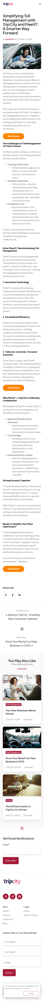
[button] (40, 4)
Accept (31, 993)
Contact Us (8, 919)
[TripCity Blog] (22, 628)
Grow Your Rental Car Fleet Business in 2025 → (21, 643)
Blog (5, 923)
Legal (26, 906)
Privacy (26, 911)
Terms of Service (30, 915)
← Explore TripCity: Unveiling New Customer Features (23, 616)
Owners (6, 915)
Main (5, 906)
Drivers (6, 911)
